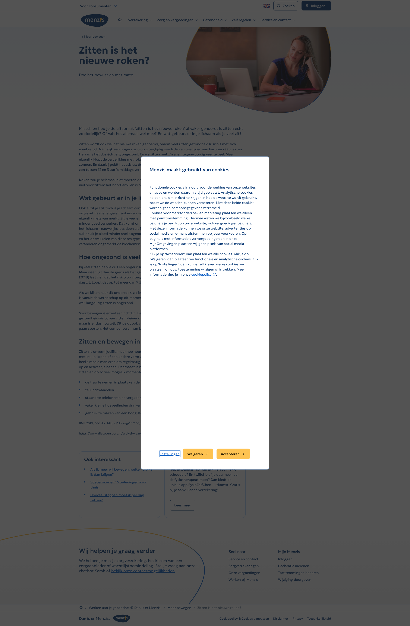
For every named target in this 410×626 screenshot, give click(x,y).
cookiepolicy (203, 274)
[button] (170, 453)
